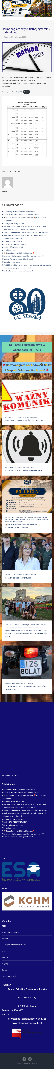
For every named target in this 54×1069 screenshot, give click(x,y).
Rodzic (23, 521)
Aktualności (9, 417)
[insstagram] (30, 1059)
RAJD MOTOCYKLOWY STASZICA (15, 244)
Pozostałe (32, 467)
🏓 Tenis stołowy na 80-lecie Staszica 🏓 (19, 253)
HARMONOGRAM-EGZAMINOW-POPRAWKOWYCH (21, 214)
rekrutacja (34, 417)
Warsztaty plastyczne (12, 262)
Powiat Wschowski (9, 976)
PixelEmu (34, 1063)
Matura (25, 467)
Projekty (5, 963)
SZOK (4, 951)
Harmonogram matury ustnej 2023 (12, 92)
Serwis (4, 970)
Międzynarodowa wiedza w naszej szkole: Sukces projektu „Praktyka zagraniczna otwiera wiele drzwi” (26, 633)
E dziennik (5, 938)
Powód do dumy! (10, 250)
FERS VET (24, 625)
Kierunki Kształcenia (27, 519)
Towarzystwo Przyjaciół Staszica (14, 945)
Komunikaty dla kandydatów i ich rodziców (19, 211)
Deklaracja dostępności (10, 932)
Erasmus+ (18, 625)
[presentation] (27, 396)
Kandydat (26, 417)
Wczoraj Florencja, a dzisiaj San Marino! (18, 259)
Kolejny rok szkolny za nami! (14, 223)
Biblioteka (37, 517)
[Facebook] (24, 1059)
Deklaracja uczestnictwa (25, 345)
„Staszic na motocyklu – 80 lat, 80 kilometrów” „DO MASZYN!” (26, 232)
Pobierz (26, 92)
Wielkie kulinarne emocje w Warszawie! (18, 271)
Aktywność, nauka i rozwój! (13, 247)
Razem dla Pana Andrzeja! (13, 241)
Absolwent (19, 517)
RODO (4, 926)
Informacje (18, 417)
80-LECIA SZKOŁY (10, 517)
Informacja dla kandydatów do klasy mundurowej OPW (24, 256)
